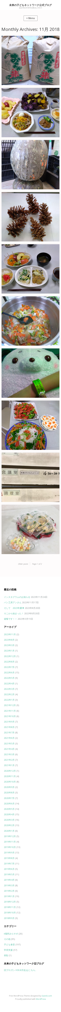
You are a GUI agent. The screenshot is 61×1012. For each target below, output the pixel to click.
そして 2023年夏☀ (14, 607)
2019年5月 (9, 874)
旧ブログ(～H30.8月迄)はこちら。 (20, 970)
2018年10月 (10, 912)
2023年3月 (9, 645)
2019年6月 (9, 868)
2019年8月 (9, 858)
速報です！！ (10, 618)
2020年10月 (10, 781)
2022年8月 (9, 661)
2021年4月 (9, 748)
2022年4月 (9, 683)
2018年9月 (9, 918)
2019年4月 (9, 879)
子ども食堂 (9, 944)
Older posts (23, 564)
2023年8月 (9, 639)
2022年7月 (9, 667)
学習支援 (8, 949)
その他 (7, 939)
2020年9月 (9, 787)
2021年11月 (10, 710)
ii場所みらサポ (11, 933)
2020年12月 (10, 770)
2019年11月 (10, 841)
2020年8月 (9, 792)
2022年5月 (9, 677)
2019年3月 (9, 885)
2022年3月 (9, 688)
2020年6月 (9, 803)
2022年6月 (9, 672)
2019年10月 (10, 847)
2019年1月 (9, 896)
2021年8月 (9, 727)
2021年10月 (10, 716)
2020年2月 (9, 825)
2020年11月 (10, 776)
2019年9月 (9, 852)
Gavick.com (47, 995)
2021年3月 (9, 754)
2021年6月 (9, 737)
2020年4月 (9, 814)
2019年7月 (9, 863)
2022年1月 (9, 699)
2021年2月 (9, 759)
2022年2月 (9, 694)
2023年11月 (10, 634)
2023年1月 (9, 650)
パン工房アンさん (12, 602)
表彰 (6, 955)
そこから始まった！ (14, 613)
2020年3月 (9, 819)
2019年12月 (10, 836)
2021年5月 (9, 743)
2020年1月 (9, 830)
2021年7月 (9, 732)
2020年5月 (9, 808)
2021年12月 (10, 705)
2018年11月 (10, 907)
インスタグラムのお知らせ (17, 596)
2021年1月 (9, 765)
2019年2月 (9, 890)
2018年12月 (10, 901)
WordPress (41, 999)
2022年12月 (10, 656)
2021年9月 (9, 721)
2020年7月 (9, 798)
